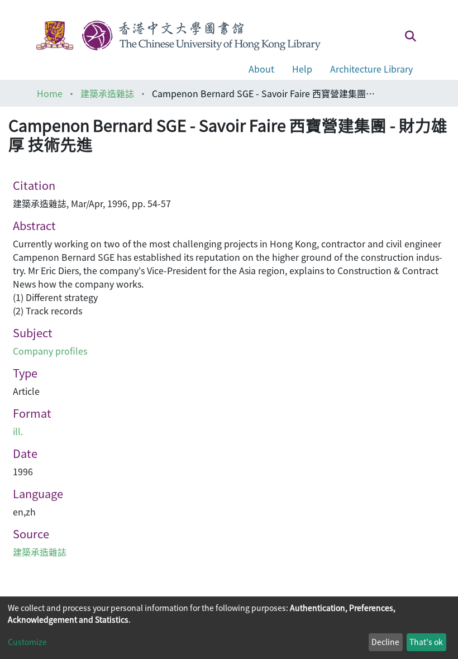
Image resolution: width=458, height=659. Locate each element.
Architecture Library (371, 68)
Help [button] (302, 68)
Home (50, 93)
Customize (27, 641)
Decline (385, 641)
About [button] (261, 68)
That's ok (426, 641)
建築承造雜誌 (107, 93)
